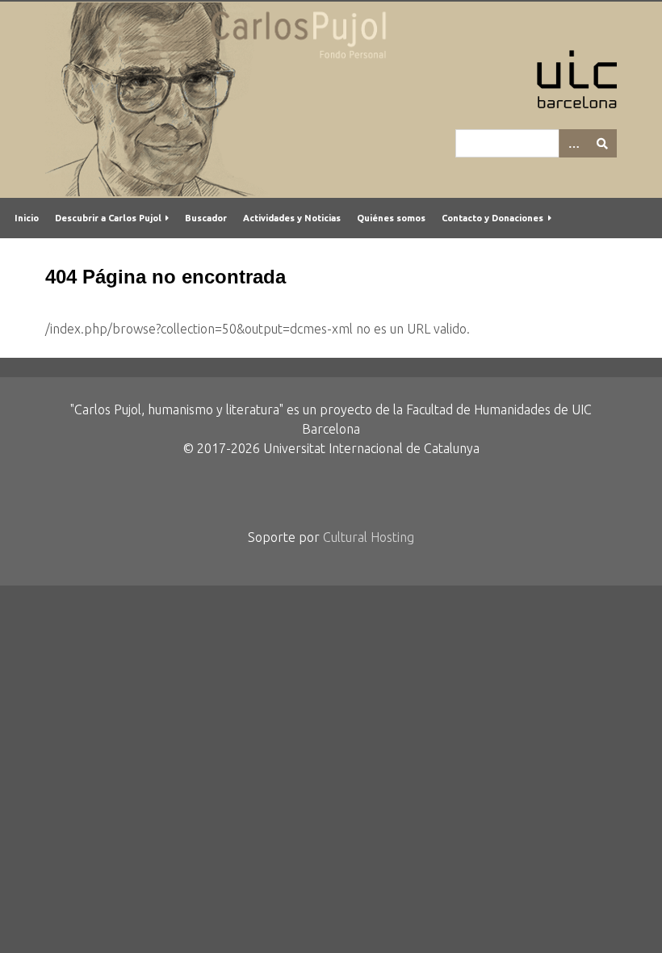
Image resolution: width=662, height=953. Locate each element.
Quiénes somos (391, 218)
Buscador (206, 218)
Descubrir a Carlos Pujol (108, 218)
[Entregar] (602, 143)
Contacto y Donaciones (492, 218)
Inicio (27, 218)
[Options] (573, 143)
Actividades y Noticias (292, 218)
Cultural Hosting (368, 537)
